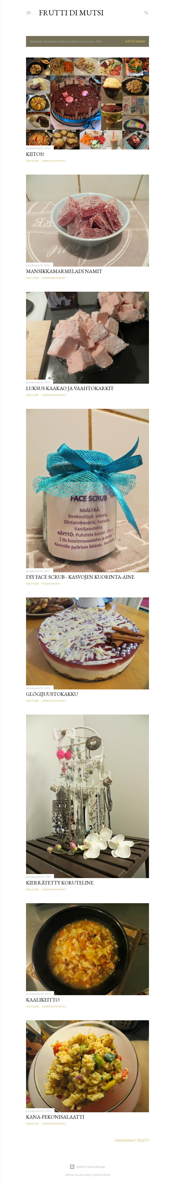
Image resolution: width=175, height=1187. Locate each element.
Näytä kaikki (135, 41)
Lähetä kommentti (53, 160)
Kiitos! (35, 154)
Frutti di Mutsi (71, 13)
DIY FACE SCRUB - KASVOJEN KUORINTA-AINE (80, 577)
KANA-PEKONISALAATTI (55, 1117)
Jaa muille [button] (32, 160)
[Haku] (146, 12)
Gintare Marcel (101, 1174)
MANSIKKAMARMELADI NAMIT (64, 271)
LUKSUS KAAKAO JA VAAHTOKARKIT (70, 388)
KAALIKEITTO (43, 999)
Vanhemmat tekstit (132, 1141)
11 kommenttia (51, 583)
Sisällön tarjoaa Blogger (90, 1166)
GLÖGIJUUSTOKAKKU (52, 694)
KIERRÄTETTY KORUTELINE (59, 882)
